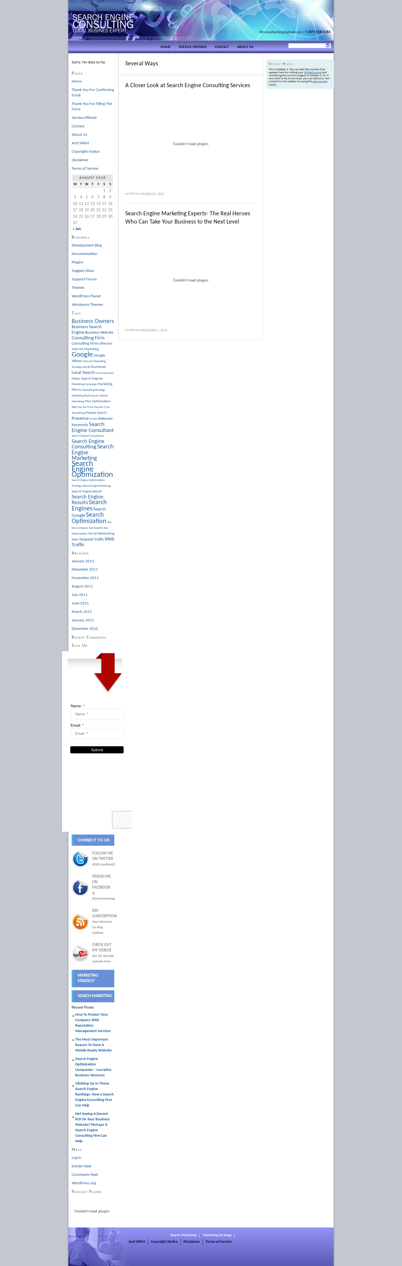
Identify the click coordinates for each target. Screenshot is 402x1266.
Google (82, 355)
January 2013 (83, 561)
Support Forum (84, 279)
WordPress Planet (86, 296)
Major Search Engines (87, 378)
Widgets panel (313, 72)
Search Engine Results (87, 500)
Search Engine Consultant (93, 427)
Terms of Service (85, 169)
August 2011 (82, 586)
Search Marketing (95, 996)
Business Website (99, 333)
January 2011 (83, 620)
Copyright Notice (85, 152)
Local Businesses (94, 367)
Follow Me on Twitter (103, 858)
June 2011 (80, 603)
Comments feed (85, 1175)
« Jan (76, 229)
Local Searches (104, 373)
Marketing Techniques (85, 395)
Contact (222, 47)
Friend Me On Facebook (103, 887)
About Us (245, 47)
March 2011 (82, 612)
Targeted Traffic (91, 539)
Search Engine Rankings (97, 485)
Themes (78, 288)
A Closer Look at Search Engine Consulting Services (187, 86)
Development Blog (87, 245)
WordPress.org (84, 1183)
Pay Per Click (85, 407)
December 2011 (85, 570)
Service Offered (193, 47)
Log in (76, 1158)
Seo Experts (96, 528)
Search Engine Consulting (88, 444)
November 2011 (85, 578)
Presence (80, 418)
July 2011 (80, 595)
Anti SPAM (80, 143)
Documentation (84, 254)
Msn (88, 401)
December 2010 (85, 629)
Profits (93, 419)
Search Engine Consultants (88, 435)
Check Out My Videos (103, 953)
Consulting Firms (85, 344)
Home (166, 47)
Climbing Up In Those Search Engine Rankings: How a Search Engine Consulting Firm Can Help (94, 1095)
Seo (109, 522)
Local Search (83, 373)
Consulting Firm (88, 338)
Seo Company (80, 528)
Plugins (77, 262)
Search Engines (89, 505)
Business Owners (93, 321)
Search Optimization (89, 518)
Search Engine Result (86, 491)
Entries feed (81, 1166)
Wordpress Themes (87, 305)
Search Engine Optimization (92, 469)
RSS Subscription (104, 922)
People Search (96, 413)
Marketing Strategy (93, 390)
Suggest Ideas (83, 271)
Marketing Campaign (84, 384)
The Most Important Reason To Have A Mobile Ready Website (93, 1045)
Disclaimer (80, 160)
